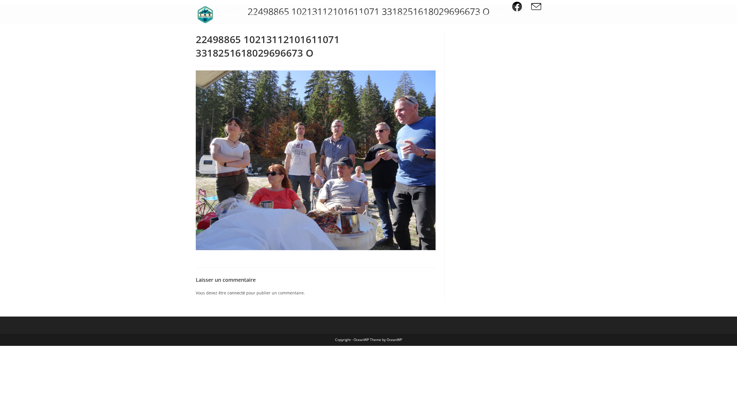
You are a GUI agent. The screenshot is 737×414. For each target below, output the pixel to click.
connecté (236, 293)
